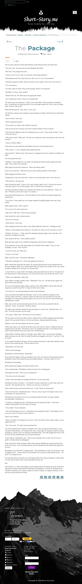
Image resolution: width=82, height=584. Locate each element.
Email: (26, 561)
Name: (26, 555)
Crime (9, 552)
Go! (28, 2)
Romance (10, 562)
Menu (75, 12)
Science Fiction (12, 565)
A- (6, 5)
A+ (14, 5)
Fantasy (9, 555)
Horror (9, 557)
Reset (10, 5)
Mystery (9, 560)
